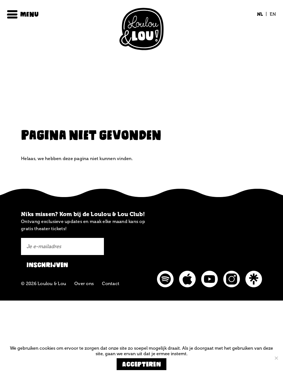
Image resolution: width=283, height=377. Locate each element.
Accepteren (141, 364)
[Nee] (276, 358)
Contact (110, 283)
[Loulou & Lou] (141, 30)
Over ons (84, 283)
